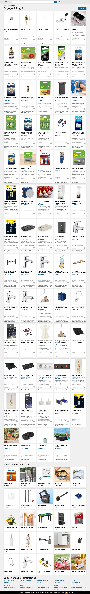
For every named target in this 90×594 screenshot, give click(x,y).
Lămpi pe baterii (76, 410)
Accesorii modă (25, 445)
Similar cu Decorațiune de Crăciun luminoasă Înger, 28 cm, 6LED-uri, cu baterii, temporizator (45, 356)
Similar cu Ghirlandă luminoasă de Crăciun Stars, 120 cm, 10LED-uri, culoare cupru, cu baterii (61, 391)
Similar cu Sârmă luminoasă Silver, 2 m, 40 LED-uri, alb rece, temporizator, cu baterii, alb (28, 425)
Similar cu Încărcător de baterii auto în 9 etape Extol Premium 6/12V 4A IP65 (27, 356)
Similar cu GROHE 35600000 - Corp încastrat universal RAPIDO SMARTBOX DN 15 (27, 217)
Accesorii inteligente (44, 483)
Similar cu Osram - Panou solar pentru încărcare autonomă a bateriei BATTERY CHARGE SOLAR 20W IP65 (28, 391)
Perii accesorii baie (9, 549)
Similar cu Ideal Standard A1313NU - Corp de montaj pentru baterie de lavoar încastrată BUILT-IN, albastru (61, 425)
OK (66, 592)
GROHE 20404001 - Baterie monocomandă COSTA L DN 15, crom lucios (28, 307)
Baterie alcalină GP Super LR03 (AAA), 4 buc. (27, 167)
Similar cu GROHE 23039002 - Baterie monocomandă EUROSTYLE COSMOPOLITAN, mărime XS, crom (28, 286)
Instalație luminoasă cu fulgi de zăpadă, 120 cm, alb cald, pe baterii (45, 377)
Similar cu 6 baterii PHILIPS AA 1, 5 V (45, 181)
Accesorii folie (59, 483)
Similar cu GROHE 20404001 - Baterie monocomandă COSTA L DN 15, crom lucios (28, 321)
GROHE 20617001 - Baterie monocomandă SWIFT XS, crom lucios (78, 238)
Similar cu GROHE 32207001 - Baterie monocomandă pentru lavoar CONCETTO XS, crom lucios (11, 321)
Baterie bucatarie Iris (42, 584)
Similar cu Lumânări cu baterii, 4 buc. (44, 216)
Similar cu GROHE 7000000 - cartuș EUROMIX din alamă (27, 112)
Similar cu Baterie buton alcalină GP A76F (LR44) (61, 77)
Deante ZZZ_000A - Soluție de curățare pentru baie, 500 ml (78, 203)
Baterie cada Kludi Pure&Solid (59, 581)
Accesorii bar (76, 549)
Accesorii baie (42, 445)
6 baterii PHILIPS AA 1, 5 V (45, 167)
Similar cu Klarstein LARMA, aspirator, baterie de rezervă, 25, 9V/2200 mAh (27, 251)
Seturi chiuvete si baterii (43, 587)
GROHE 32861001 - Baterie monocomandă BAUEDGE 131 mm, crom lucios (45, 273)
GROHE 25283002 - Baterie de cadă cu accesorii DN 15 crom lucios (62, 29)
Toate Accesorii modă (25, 459)
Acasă (5, 5)
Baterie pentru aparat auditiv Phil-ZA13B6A (78, 63)
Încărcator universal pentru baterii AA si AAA (78, 133)
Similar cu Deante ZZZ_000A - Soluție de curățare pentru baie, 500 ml (78, 217)
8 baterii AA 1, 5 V (26, 62)
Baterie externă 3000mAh (76, 28)
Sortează (82, 8)
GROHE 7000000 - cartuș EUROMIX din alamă (27, 98)
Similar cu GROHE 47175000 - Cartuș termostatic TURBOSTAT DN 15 (62, 182)
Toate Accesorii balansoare (9, 459)
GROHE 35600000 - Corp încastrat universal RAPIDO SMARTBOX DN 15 (27, 203)
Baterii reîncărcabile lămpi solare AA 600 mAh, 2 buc (10, 203)
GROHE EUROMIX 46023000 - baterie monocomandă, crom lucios (11, 29)
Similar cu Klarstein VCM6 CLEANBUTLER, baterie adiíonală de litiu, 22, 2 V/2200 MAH (62, 251)
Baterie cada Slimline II (77, 584)
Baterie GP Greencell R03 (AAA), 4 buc (10, 133)
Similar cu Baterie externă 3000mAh (78, 42)
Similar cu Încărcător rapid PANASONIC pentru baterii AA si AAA (61, 217)
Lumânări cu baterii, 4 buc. (44, 202)
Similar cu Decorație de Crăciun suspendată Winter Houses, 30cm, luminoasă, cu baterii (44, 321)
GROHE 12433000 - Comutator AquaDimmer (11, 63)
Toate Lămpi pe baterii (76, 424)
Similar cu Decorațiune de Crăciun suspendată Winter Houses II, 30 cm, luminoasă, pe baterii (61, 356)
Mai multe (71, 592)
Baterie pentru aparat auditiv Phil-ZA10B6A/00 (10, 167)
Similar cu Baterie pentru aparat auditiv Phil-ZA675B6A (27, 147)
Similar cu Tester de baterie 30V (61, 146)
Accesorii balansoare (10, 445)
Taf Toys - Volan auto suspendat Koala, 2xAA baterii (61, 273)
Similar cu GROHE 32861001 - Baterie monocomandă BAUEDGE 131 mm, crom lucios (45, 286)
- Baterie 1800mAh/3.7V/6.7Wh (76, 581)
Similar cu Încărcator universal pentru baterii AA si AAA (77, 147)
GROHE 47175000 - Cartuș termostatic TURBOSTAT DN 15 (61, 168)
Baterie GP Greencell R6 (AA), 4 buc (44, 133)
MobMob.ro (8, 2)
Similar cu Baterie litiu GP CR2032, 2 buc (44, 77)
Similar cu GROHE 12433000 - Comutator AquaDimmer (9, 77)
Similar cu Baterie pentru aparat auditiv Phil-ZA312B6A (10, 112)
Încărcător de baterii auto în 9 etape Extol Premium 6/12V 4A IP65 (27, 342)
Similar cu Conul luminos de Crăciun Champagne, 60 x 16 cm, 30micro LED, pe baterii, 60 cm (79, 391)
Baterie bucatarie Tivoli (10, 587)
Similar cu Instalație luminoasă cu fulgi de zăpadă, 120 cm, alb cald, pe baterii (45, 391)
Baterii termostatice (44, 571)
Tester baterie (42, 505)
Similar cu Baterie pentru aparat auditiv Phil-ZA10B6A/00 (10, 182)
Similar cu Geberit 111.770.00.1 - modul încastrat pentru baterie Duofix (10, 286)
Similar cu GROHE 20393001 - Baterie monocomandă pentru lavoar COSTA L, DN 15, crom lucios (79, 321)
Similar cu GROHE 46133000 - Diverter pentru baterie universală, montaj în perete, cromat (27, 43)
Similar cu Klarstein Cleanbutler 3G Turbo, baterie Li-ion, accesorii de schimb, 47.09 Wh (61, 112)
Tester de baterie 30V (61, 132)
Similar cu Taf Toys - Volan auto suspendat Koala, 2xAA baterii (61, 286)
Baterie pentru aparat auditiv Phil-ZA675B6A (27, 133)
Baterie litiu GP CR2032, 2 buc (44, 63)
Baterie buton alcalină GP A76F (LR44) (61, 63)
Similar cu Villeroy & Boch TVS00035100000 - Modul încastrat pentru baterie (61, 321)
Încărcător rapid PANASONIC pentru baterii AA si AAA (60, 203)
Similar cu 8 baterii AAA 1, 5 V (43, 111)
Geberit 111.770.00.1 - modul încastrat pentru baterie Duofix (10, 273)
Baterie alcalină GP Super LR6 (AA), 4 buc (77, 167)
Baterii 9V (74, 527)
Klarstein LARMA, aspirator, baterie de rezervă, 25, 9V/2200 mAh (27, 238)
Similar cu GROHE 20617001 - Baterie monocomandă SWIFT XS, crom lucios (79, 251)
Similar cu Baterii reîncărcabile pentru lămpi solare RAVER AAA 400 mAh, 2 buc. (11, 251)
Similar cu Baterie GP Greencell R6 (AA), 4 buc (44, 147)
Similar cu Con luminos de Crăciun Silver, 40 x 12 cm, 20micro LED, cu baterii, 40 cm (10, 425)
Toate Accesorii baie (42, 459)
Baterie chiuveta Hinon (26, 587)
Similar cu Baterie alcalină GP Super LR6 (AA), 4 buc (78, 182)
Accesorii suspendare (10, 527)
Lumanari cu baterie (27, 527)
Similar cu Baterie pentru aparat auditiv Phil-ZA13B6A (78, 77)
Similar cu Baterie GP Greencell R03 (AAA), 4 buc (11, 147)
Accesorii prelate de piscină (61, 445)
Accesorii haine (8, 505)
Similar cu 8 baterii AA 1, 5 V (26, 76)
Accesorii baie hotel (25, 580)
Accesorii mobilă (60, 549)
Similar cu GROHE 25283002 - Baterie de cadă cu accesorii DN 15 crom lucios (62, 43)
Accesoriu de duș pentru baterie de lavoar (77, 99)
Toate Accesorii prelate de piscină (61, 459)
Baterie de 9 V (8, 483)
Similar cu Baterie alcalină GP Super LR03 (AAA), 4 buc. (28, 182)
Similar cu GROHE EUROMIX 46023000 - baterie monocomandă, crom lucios (10, 43)
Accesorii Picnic (59, 571)
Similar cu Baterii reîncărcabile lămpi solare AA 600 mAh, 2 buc (11, 216)
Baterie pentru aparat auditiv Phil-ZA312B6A (10, 98)
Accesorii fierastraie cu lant (78, 587)
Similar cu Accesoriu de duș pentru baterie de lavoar (78, 112)
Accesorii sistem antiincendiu (8, 584)
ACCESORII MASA (42, 527)
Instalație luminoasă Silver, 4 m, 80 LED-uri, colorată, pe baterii (10, 342)
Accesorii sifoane (43, 549)
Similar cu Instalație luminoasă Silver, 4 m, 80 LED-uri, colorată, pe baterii (10, 356)
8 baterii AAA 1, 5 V (43, 97)
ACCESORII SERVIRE (77, 483)
